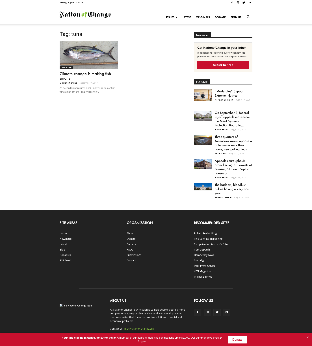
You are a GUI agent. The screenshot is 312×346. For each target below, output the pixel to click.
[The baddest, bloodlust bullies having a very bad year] (203, 186)
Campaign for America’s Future (212, 244)
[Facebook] (232, 2)
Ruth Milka (221, 153)
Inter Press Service (205, 265)
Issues (170, 17)
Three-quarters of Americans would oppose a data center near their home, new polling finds (233, 143)
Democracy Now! (204, 255)
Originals (203, 17)
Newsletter (66, 238)
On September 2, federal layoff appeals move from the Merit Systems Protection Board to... (232, 119)
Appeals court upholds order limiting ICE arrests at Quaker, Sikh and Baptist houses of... (233, 167)
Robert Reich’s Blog (205, 233)
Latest (187, 17)
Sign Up (236, 17)
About (130, 233)
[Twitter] (243, 2)
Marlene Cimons (68, 82)
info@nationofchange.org (139, 328)
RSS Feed (65, 260)
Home (63, 233)
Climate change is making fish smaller (85, 75)
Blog (62, 249)
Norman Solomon (224, 99)
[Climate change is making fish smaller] (89, 55)
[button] (248, 17)
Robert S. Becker (223, 197)
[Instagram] (237, 2)
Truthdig (199, 260)
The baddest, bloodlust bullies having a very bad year (232, 189)
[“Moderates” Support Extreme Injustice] (203, 95)
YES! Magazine (202, 271)
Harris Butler (221, 129)
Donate (220, 17)
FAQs (130, 249)
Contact (131, 260)
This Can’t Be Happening (208, 238)
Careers (131, 244)
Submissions (134, 255)
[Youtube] (249, 2)
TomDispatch (202, 249)
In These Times (203, 276)
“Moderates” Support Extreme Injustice (229, 93)
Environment (66, 67)
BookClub (65, 255)
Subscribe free (223, 65)
